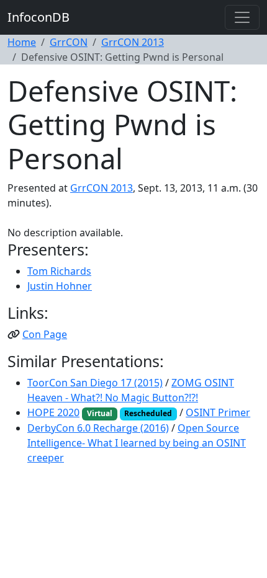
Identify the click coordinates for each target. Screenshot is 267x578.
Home (21, 42)
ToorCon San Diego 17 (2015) (95, 382)
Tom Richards (59, 271)
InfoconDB (38, 17)
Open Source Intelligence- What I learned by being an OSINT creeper (136, 443)
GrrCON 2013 (132, 42)
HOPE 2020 (53, 412)
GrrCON (69, 42)
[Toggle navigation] (242, 17)
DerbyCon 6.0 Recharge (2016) (98, 428)
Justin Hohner (59, 286)
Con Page (44, 334)
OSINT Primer (218, 412)
